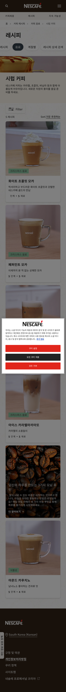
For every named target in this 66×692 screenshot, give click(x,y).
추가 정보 (40, 339)
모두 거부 (33, 365)
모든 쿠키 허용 (33, 357)
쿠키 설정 (33, 348)
